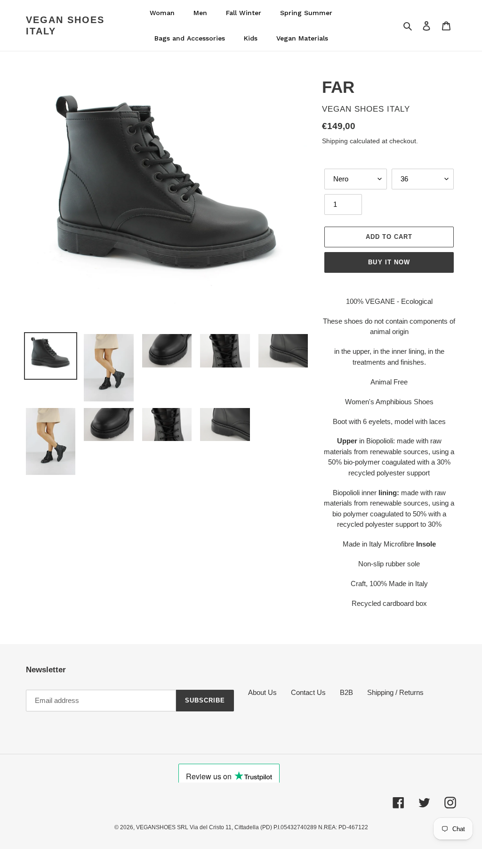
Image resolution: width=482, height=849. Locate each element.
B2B (346, 692)
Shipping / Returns (395, 692)
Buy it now (389, 262)
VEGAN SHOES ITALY (65, 25)
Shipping (335, 141)
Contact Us (308, 692)
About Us (262, 692)
